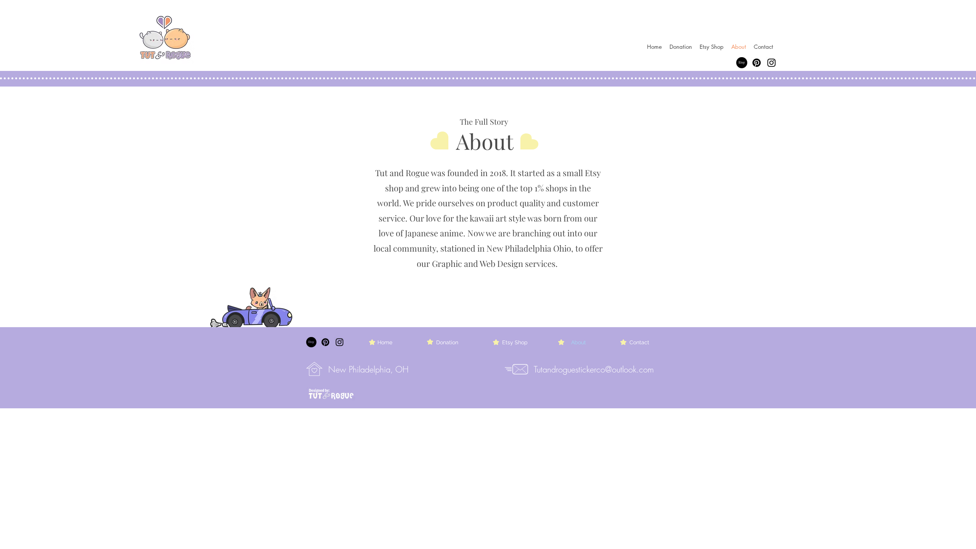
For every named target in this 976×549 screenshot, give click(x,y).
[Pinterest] (756, 62)
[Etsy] (741, 62)
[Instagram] (771, 62)
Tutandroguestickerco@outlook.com (594, 369)
